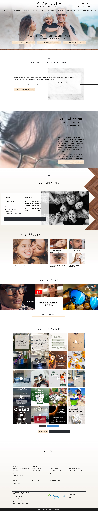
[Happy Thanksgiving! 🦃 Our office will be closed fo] (58, 360)
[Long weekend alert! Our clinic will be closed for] (22, 415)
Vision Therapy (47, 10)
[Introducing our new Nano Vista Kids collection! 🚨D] (22, 360)
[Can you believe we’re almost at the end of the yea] (40, 342)
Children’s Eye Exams (36, 468)
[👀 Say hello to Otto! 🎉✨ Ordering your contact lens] (40, 397)
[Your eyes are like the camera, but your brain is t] (58, 342)
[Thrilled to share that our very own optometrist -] (76, 415)
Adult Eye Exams (35, 466)
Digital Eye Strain (54, 468)
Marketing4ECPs (46, 509)
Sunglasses (15, 485)
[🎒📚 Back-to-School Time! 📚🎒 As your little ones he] (58, 378)
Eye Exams (16, 10)
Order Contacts (73, 10)
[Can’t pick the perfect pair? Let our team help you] (40, 378)
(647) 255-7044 (83, 6)
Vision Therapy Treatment (74, 468)
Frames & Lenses (17, 483)
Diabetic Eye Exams (36, 470)
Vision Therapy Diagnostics (75, 466)
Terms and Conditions (18, 475)
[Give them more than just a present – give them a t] (22, 342)
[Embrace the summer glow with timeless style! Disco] (40, 415)
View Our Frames (74, 42)
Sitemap (15, 473)
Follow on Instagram (59, 431)
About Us (5, 10)
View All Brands (48, 315)
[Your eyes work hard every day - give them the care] (76, 342)
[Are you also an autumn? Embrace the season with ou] (76, 360)
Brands (60, 10)
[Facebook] (72, 497)
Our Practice (16, 466)
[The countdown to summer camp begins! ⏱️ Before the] (58, 397)
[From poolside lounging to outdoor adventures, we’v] (76, 378)
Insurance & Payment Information (21, 468)
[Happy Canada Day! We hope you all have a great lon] (22, 397)
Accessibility (16, 470)
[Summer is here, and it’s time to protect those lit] (76, 397)
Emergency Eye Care (55, 473)
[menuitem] (5, 11)
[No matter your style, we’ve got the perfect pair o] (22, 378)
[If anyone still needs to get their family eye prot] (58, 415)
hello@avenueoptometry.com (15, 213)
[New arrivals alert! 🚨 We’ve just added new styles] (40, 360)
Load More (43, 431)
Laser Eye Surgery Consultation (57, 466)
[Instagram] (70, 497)
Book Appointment (89, 10)
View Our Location (49, 42)
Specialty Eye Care (31, 10)
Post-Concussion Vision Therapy (76, 470)
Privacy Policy (16, 472)
